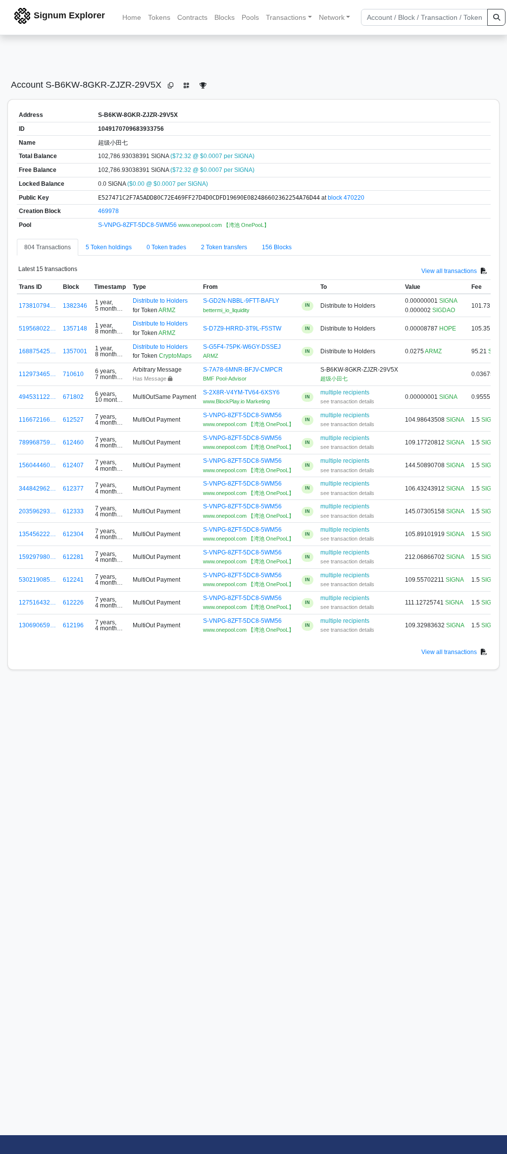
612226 (73, 602)
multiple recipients (344, 392)
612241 (73, 579)
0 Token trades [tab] (166, 247)
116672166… (37, 419)
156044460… (37, 465)
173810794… (37, 305)
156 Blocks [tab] (277, 247)
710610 (73, 374)
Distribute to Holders (160, 300)
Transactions (286, 17)
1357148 (75, 328)
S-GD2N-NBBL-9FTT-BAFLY (241, 300)
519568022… (37, 328)
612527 (73, 419)
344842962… (37, 488)
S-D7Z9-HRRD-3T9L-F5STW (242, 328)
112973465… (37, 374)
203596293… (37, 511)
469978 (108, 211)
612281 (73, 556)
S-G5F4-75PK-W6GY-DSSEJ (242, 346)
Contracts (192, 17)
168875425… (37, 351)
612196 (73, 625)
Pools (250, 17)
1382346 (75, 305)
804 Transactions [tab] (47, 247)
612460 (73, 442)
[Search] (496, 17)
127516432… (37, 602)
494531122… (37, 396)
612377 (73, 488)
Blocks (224, 17)
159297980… (37, 556)
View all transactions (449, 270)
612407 (73, 465)
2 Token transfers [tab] (224, 247)
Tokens (159, 17)
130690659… (37, 625)
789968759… (37, 442)
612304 (73, 534)
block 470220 (346, 197)
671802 (73, 396)
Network (332, 17)
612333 (73, 511)
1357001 (75, 351)
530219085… (37, 579)
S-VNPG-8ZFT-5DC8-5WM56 (138, 224)
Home (131, 17)
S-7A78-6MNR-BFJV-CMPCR (243, 369)
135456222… (37, 534)
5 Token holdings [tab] (109, 247)
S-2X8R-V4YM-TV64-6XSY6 (241, 392)
